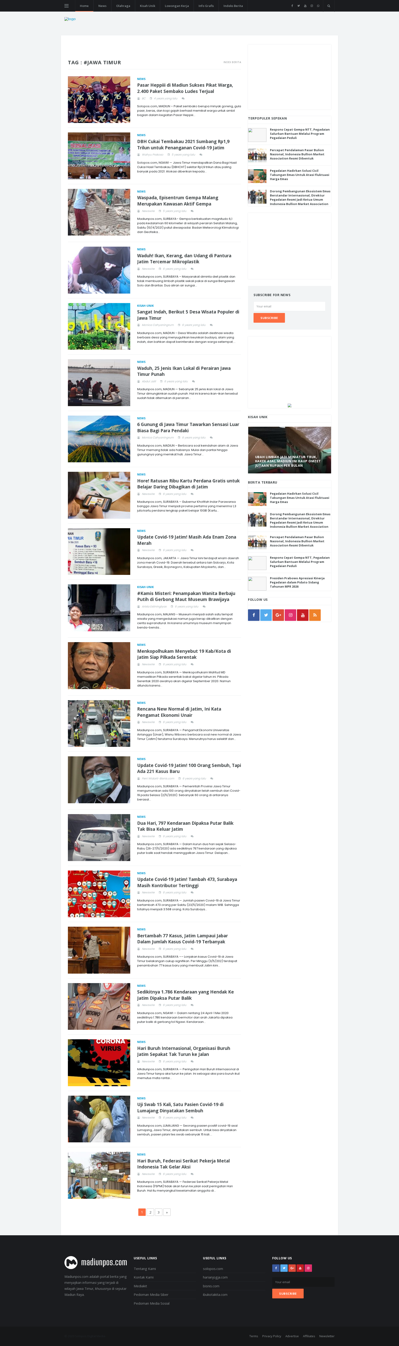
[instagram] (311, 5)
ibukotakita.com (215, 1294)
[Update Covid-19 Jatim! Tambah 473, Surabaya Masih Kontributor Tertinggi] (99, 894)
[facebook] (292, 5)
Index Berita (232, 62)
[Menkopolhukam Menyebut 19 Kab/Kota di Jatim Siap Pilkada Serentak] (99, 665)
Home (84, 6)
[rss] (315, 615)
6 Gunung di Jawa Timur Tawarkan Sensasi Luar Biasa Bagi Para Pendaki (188, 427)
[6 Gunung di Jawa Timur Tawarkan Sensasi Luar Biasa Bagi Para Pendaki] (99, 439)
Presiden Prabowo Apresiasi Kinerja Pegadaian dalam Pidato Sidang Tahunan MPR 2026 (297, 582)
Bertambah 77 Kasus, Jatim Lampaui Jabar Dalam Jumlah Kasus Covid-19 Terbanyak (182, 939)
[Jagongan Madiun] (289, 405)
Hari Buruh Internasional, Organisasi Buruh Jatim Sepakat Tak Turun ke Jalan (183, 1051)
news (141, 79)
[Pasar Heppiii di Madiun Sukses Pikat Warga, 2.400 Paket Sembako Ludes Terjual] (99, 99)
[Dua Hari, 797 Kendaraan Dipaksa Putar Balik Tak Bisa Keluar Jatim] (99, 837)
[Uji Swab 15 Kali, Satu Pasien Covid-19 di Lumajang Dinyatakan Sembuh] (99, 1119)
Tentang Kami (145, 1268)
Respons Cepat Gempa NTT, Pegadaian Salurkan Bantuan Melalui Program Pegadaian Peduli (300, 133)
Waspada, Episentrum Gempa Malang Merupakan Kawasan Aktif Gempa (177, 201)
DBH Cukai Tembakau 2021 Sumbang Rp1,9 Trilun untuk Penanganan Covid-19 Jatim (183, 144)
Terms (253, 1336)
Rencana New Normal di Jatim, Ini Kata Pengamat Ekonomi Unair (179, 712)
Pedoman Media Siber (151, 1294)
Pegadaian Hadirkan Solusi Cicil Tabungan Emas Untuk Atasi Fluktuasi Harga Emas (299, 175)
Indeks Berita (233, 6)
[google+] (292, 1268)
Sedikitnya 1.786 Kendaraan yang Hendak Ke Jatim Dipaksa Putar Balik (185, 995)
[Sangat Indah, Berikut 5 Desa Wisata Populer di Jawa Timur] (99, 326)
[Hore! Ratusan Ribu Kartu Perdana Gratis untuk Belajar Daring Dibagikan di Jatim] (99, 495)
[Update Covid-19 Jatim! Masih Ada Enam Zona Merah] (99, 551)
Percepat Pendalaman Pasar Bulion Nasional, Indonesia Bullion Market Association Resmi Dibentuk (297, 154)
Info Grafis (206, 6)
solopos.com (213, 1268)
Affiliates (309, 1336)
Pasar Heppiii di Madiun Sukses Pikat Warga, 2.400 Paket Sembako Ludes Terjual (185, 88)
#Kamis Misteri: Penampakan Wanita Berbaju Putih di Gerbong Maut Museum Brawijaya (186, 596)
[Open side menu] (66, 5)
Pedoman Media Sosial (151, 1303)
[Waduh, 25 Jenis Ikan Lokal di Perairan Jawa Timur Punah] (99, 382)
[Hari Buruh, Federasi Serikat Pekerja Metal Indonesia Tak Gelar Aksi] (99, 1175)
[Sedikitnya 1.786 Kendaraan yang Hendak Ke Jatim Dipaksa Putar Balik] (99, 1006)
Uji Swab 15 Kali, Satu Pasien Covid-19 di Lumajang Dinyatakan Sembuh (180, 1107)
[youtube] (305, 5)
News (102, 6)
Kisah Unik (147, 6)
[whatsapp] (318, 5)
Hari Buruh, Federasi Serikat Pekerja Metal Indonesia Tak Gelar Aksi (183, 1164)
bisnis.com (211, 1286)
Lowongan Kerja (177, 6)
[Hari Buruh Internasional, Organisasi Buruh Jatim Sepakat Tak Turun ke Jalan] (99, 1062)
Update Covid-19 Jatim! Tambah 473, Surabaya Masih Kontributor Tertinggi (187, 882)
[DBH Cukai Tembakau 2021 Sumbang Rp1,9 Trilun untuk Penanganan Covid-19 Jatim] (99, 155)
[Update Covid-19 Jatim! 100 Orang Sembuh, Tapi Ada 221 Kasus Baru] (99, 779)
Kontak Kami (144, 1277)
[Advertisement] (289, 77)
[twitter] (298, 5)
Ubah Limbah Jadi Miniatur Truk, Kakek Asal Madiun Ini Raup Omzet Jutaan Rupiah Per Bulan (288, 461)
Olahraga (123, 6)
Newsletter (327, 1336)
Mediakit (140, 1286)
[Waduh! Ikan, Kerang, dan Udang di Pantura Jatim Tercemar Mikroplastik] (99, 270)
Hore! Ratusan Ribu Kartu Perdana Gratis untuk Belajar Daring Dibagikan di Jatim (188, 484)
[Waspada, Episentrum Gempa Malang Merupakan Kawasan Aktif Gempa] (99, 212)
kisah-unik (145, 306)
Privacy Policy (271, 1336)
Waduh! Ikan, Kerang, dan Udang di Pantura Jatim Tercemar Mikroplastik (184, 259)
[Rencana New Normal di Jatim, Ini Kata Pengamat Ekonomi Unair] (99, 723)
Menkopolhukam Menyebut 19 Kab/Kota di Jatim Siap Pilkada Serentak (184, 654)
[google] (278, 615)
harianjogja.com (215, 1277)
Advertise (292, 1336)
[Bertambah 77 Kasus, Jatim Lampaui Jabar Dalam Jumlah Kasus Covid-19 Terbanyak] (99, 950)
